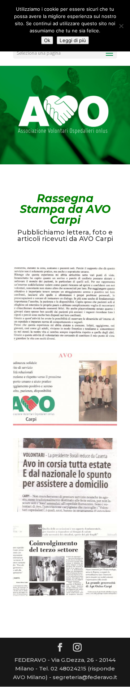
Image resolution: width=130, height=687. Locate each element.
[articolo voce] (65, 512)
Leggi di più (73, 40)
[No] (121, 25)
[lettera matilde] (65, 340)
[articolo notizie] (65, 597)
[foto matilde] (65, 426)
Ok (47, 40)
